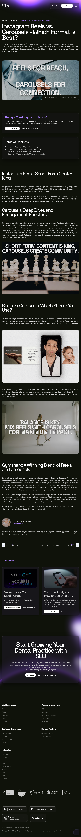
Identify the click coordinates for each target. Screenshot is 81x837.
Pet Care (4, 779)
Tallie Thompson (71, 97)
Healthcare (5, 754)
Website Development (8, 739)
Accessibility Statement (59, 831)
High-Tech (5, 769)
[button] (76, 5)
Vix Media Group (9, 705)
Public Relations (46, 721)
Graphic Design (6, 733)
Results (4, 712)
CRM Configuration (47, 736)
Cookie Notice (45, 831)
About (3, 709)
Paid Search (45, 712)
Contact (4, 721)
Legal (3, 763)
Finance (4, 760)
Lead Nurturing (6, 742)
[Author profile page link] (6, 522)
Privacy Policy (16, 831)
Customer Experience (11, 729)
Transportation (6, 766)
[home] (5, 5)
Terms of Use (6, 831)
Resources (5, 715)
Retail (3, 775)
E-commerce (6, 757)
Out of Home (45, 718)
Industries (6, 750)
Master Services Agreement (31, 831)
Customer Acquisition (51, 705)
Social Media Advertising (48, 715)
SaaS (3, 772)
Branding (4, 736)
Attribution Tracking (47, 733)
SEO (42, 709)
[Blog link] (20, 591)
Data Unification (48, 729)
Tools (3, 718)
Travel (4, 782)
